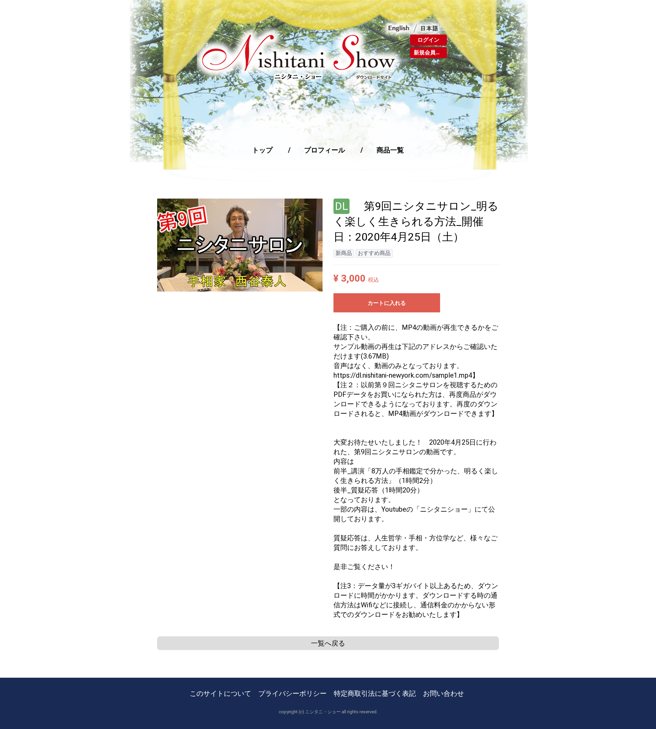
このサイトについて (220, 693)
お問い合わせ (443, 693)
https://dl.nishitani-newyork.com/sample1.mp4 (402, 375)
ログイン (428, 40)
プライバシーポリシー (292, 693)
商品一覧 (390, 150)
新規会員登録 (430, 52)
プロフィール (324, 150)
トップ (262, 150)
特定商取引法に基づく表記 (375, 693)
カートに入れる (387, 303)
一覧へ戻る (328, 643)
